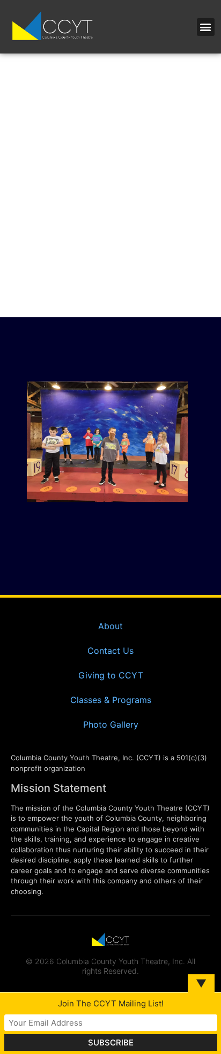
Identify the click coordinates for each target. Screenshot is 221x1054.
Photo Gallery (110, 724)
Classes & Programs (110, 699)
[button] (206, 27)
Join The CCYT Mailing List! (111, 1003)
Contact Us (110, 650)
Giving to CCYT (110, 675)
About (110, 626)
